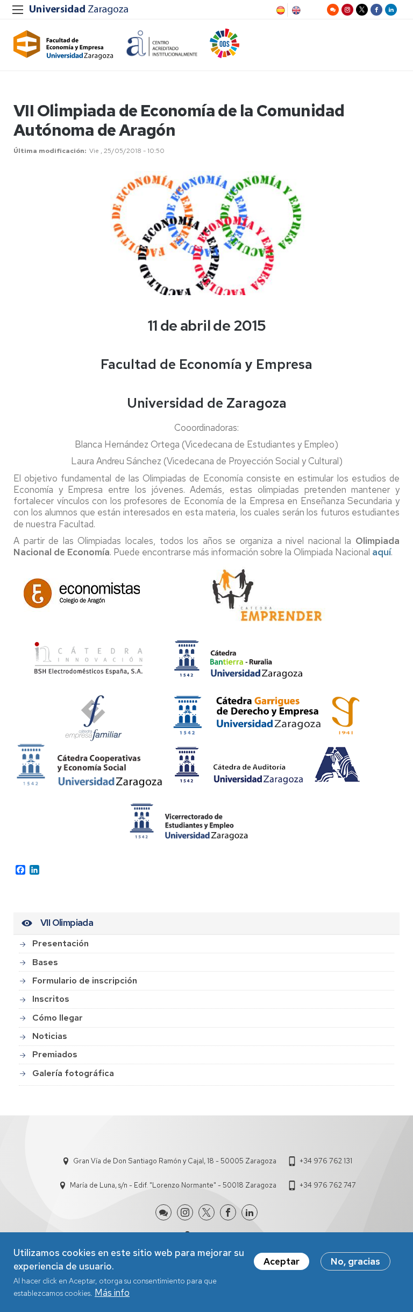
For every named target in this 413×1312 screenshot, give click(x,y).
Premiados (54, 1054)
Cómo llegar (57, 1017)
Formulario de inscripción (84, 980)
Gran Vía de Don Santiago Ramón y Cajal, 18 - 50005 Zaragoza (174, 1161)
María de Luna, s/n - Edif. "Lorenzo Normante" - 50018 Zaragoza (173, 1185)
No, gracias (355, 1261)
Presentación (60, 943)
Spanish (279, 10)
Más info (112, 1293)
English (295, 10)
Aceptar (282, 1261)
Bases (45, 962)
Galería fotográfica (73, 1073)
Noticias (49, 1036)
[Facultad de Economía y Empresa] (63, 45)
